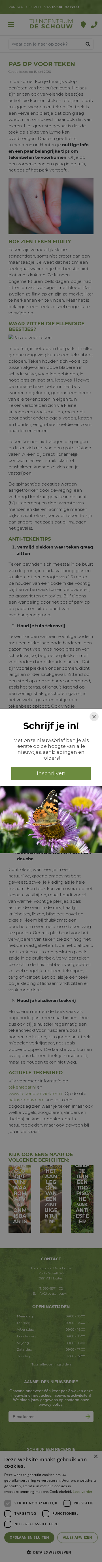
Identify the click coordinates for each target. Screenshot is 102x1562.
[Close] (94, 716)
